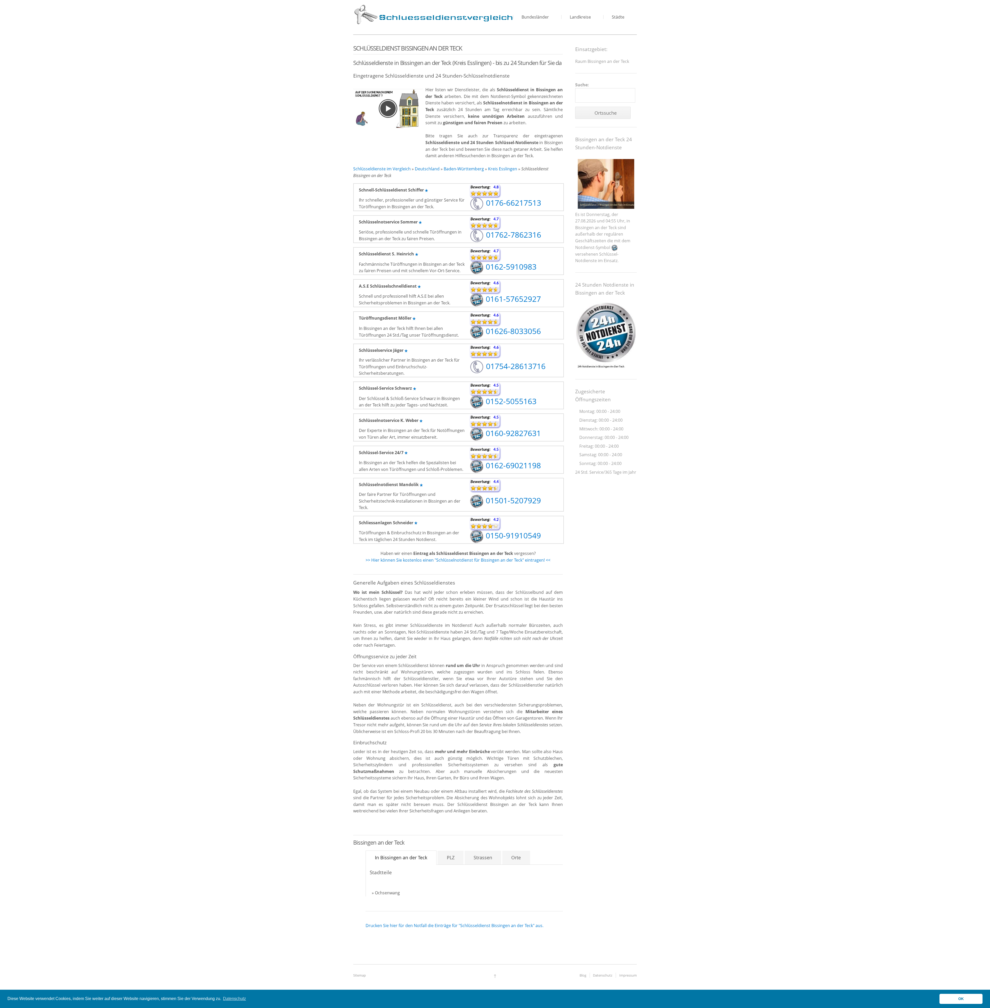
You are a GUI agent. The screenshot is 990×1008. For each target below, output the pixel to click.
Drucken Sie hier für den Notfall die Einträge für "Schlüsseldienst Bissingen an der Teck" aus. (454, 925)
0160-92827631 (512, 433)
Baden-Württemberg (464, 169)
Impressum (628, 975)
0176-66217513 (512, 202)
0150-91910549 (512, 535)
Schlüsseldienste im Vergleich (382, 169)
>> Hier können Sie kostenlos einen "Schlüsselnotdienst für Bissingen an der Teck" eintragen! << (458, 560)
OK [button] (961, 999)
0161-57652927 (512, 299)
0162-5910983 (510, 266)
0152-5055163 (510, 401)
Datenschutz (602, 975)
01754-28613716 (515, 366)
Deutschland (427, 169)
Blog (583, 975)
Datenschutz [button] (234, 998)
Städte (618, 17)
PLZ (451, 857)
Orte (516, 857)
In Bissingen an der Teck (401, 857)
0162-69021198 (512, 465)
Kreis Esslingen (502, 169)
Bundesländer (535, 17)
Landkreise (580, 17)
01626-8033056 (512, 331)
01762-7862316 (512, 234)
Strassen (483, 857)
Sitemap (359, 975)
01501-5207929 (512, 500)
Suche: (582, 85)
